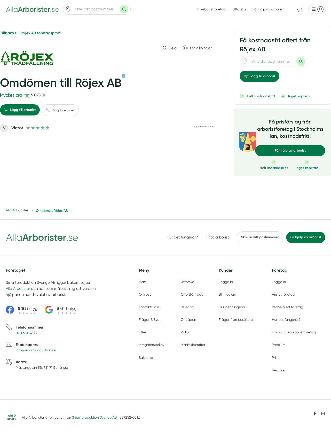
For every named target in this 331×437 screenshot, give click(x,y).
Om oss (145, 294)
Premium (278, 345)
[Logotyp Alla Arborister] (42, 237)
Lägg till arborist (23, 110)
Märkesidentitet (193, 345)
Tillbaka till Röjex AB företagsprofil (30, 33)
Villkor (185, 332)
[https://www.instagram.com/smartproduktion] (323, 413)
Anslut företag (283, 294)
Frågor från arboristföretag (294, 332)
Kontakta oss (149, 307)
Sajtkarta (146, 358)
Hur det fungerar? (182, 237)
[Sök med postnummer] (124, 9)
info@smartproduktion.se (35, 350)
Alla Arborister (18, 288)
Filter (142, 332)
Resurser (279, 370)
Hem (142, 282)
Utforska (239, 9)
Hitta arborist (217, 237)
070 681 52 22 (27, 333)
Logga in (226, 282)
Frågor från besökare (236, 320)
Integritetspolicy (151, 345)
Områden (188, 320)
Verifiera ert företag (287, 307)
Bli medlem (227, 294)
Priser (276, 358)
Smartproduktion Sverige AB (94, 417)
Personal (187, 307)
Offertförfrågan (193, 294)
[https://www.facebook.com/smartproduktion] (315, 413)
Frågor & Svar (150, 320)
